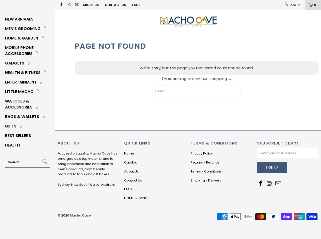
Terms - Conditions (206, 171)
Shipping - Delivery (206, 180)
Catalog (130, 162)
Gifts (11, 126)
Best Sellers (18, 135)
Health (12, 145)
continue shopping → (212, 78)
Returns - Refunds (205, 162)
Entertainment (21, 82)
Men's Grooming (23, 29)
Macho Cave (80, 215)
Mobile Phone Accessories (19, 50)
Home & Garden (22, 38)
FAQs (136, 5)
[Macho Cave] (188, 20)
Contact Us (115, 5)
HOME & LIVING (135, 198)
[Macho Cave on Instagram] (69, 5)
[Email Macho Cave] (77, 5)
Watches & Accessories (19, 104)
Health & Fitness (23, 73)
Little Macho (20, 91)
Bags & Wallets (22, 117)
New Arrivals (19, 19)
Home (129, 153)
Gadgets (15, 63)
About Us (91, 5)
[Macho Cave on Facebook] (61, 5)
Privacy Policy (202, 153)
